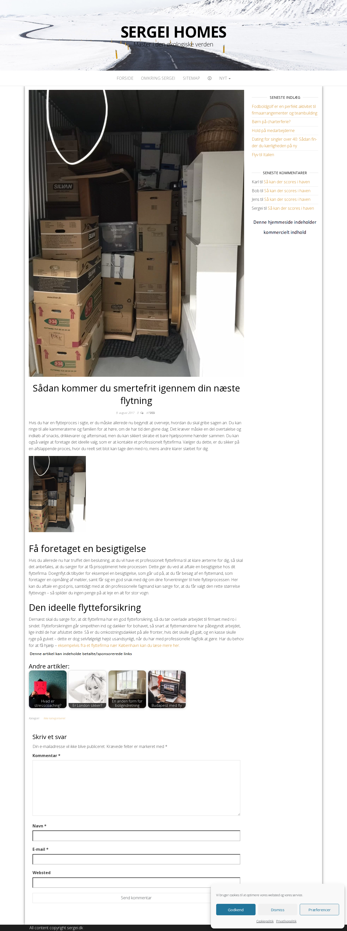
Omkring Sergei (158, 78)
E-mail (41, 849)
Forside (125, 78)
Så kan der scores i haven (287, 182)
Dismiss (278, 909)
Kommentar (46, 755)
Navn (39, 826)
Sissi (152, 413)
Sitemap (191, 78)
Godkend (236, 909)
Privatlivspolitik (286, 921)
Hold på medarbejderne (273, 130)
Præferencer (319, 909)
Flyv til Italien (263, 154)
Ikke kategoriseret (54, 718)
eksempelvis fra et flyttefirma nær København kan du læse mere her (118, 645)
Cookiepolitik (265, 921)
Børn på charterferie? (271, 121)
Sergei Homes (174, 31)
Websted (42, 872)
